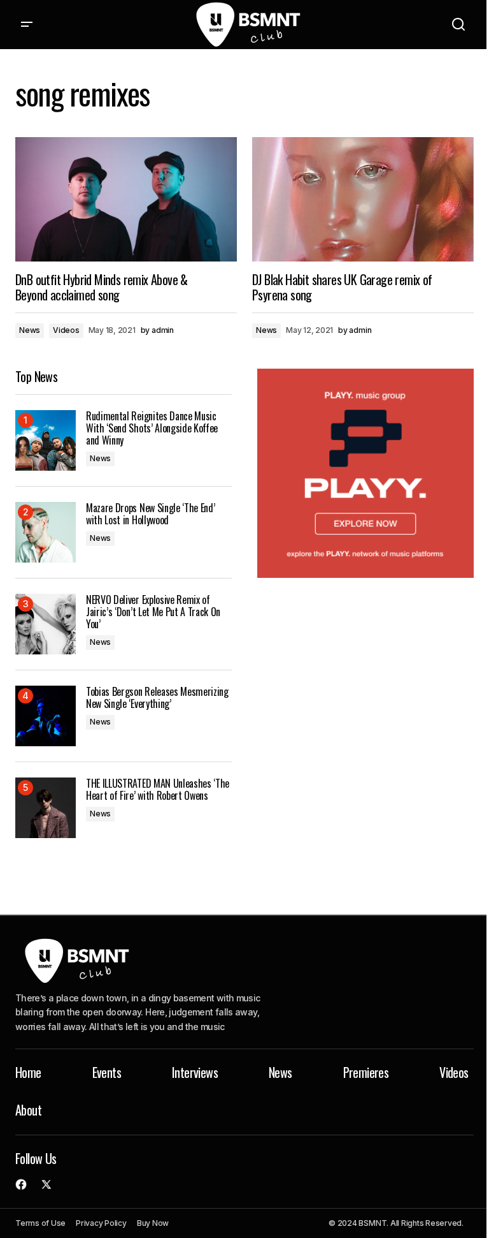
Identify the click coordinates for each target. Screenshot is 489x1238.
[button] (26, 24)
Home (28, 1072)
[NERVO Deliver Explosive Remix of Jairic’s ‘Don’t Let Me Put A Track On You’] (45, 624)
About (28, 1109)
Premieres (366, 1072)
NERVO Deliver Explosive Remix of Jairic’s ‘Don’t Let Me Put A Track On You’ (153, 612)
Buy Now (153, 1223)
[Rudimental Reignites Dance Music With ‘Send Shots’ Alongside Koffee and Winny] (45, 440)
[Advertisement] (365, 473)
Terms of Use (40, 1223)
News (29, 330)
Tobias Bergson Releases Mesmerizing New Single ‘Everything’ (157, 698)
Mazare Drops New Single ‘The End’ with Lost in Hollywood (150, 514)
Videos (66, 330)
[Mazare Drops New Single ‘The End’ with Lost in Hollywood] (45, 532)
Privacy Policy (101, 1223)
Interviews (195, 1072)
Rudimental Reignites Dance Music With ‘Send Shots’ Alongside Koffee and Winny (152, 428)
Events (106, 1072)
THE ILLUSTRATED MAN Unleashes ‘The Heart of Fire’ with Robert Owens (157, 789)
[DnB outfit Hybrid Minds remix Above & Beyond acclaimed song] (126, 199)
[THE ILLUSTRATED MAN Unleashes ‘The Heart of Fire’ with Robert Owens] (45, 807)
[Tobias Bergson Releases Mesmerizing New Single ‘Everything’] (45, 716)
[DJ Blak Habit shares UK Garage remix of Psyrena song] (363, 199)
